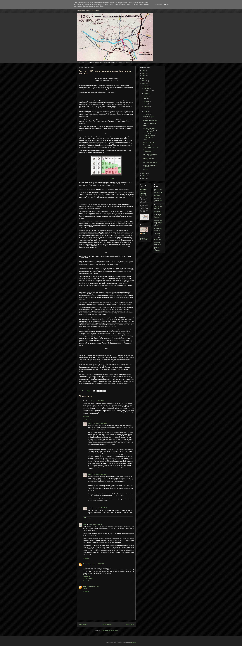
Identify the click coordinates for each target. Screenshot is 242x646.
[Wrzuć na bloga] (99, 391)
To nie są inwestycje (157, 234)
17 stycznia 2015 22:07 (100, 474)
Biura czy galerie (148, 145)
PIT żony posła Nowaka (150, 162)
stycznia (146, 114)
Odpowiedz (86, 416)
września (146, 93)
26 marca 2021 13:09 (98, 564)
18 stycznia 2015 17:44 (100, 508)
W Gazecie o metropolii (158, 229)
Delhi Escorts (87, 575)
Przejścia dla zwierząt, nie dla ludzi (158, 206)
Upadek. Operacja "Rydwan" (157, 248)
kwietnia (146, 106)
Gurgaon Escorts (87, 578)
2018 (144, 75)
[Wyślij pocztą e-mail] (97, 391)
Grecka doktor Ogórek (150, 120)
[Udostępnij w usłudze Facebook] (103, 391)
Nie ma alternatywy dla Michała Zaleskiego (150, 154)
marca (146, 109)
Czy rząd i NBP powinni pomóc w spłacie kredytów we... (150, 135)
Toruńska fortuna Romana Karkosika (143, 192)
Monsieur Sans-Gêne (157, 243)
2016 (144, 81)
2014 (144, 173)
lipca (145, 98)
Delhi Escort (86, 576)
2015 (144, 83)
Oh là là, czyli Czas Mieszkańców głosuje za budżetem (150, 129)
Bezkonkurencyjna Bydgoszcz (148, 150)
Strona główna (106, 624)
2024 (144, 73)
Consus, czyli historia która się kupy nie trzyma (158, 223)
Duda (145, 125)
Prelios (145, 169)
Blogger (133, 642)
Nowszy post (83, 624)
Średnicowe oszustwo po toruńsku (158, 200)
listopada (147, 88)
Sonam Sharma (87, 564)
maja (145, 103)
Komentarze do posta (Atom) (110, 630)
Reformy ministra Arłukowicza (148, 159)
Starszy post (130, 624)
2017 (144, 78)
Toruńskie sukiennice (149, 123)
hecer (84, 391)
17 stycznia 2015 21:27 (97, 401)
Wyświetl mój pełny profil (144, 238)
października (148, 91)
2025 (144, 70)
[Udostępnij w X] (101, 391)
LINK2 (85, 589)
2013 (144, 175)
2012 (144, 178)
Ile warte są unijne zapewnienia (148, 117)
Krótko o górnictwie (149, 142)
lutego (146, 111)
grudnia (146, 85)
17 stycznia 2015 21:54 (100, 423)
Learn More (158, 4)
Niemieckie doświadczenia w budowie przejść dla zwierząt (158, 214)
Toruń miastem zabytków (150, 147)
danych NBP (110, 179)
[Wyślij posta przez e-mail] (94, 391)
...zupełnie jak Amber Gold (158, 238)
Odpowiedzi (88, 420)
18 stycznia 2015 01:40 (95, 524)
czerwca (146, 101)
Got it (166, 4)
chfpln (145, 139)
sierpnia (146, 96)
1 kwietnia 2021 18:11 (93, 586)
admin (85, 586)
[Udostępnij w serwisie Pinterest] (105, 391)
